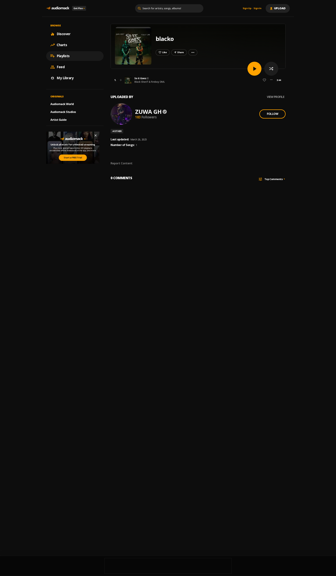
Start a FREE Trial (73, 157)
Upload (280, 8)
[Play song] (254, 69)
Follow (272, 114)
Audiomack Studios (63, 112)
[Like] (264, 80)
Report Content (121, 163)
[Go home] (57, 8)
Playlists (63, 56)
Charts (62, 45)
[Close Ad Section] (95, 135)
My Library (65, 78)
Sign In (257, 8)
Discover (63, 34)
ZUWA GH (148, 112)
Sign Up (247, 8)
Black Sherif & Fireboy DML (149, 81)
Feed (61, 67)
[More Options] (271, 80)
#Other (116, 131)
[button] (197, 80)
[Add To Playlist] (121, 80)
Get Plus (79, 8)
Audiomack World (62, 104)
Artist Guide (58, 120)
